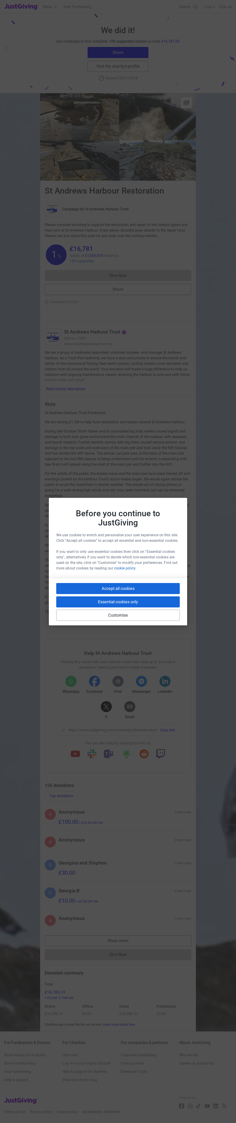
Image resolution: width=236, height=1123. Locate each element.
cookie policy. (125, 568)
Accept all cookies (118, 588)
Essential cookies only (118, 601)
